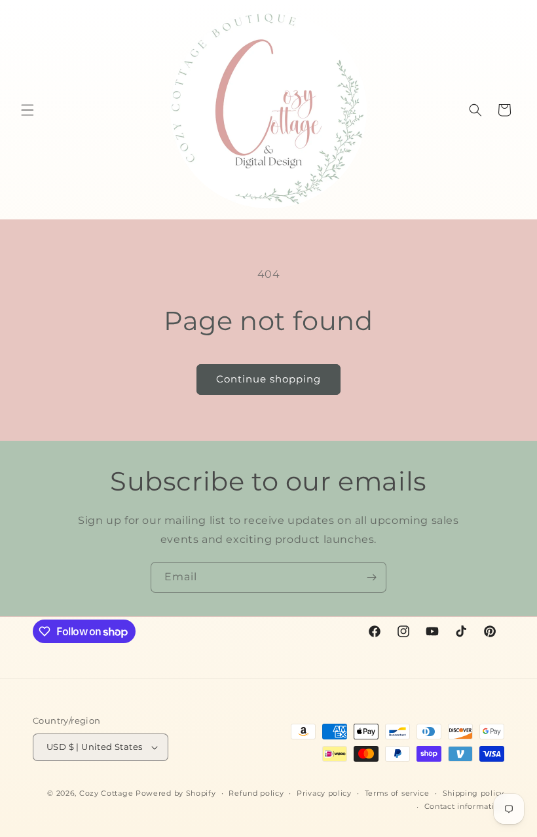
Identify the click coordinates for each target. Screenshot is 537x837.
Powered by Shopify (176, 793)
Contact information (464, 806)
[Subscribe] (371, 577)
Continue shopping (268, 379)
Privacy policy (324, 793)
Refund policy (256, 793)
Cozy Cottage (106, 793)
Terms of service (397, 793)
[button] (27, 110)
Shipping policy (474, 793)
